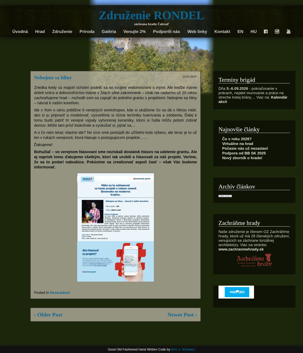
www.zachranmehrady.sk (241, 249)
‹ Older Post (48, 315)
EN (240, 31)
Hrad (40, 31)
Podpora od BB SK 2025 (244, 153)
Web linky (197, 31)
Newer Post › (182, 315)
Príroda (87, 31)
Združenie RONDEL (151, 15)
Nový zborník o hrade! (242, 158)
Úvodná (20, 31)
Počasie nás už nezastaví (245, 148)
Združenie (62, 31)
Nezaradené (60, 293)
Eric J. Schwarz (183, 349)
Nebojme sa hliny (53, 77)
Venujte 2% (134, 31)
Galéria (109, 31)
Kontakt (222, 31)
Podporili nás (166, 31)
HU (254, 31)
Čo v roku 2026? (237, 139)
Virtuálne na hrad (237, 144)
